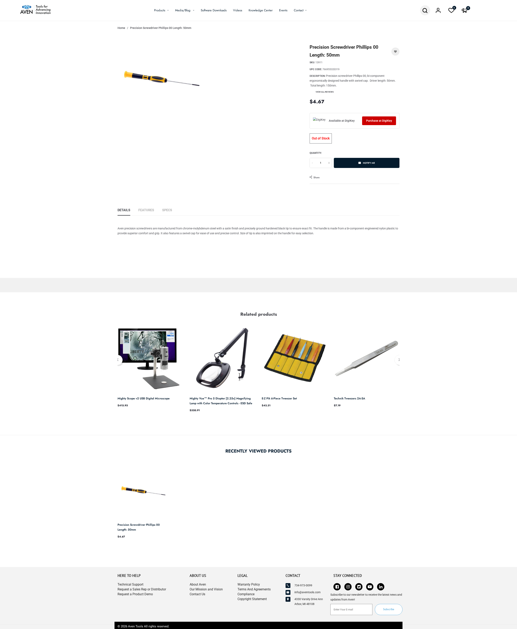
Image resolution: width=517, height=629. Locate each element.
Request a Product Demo (135, 594)
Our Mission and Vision (206, 589)
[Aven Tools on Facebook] (337, 586)
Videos (237, 10)
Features (146, 210)
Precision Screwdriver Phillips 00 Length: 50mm (139, 527)
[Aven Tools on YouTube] (369, 586)
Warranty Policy (248, 584)
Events (283, 10)
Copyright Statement (252, 599)
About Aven (198, 584)
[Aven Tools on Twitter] (358, 586)
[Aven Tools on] (380, 586)
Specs (167, 210)
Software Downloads (214, 10)
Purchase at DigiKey (379, 120)
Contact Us (197, 594)
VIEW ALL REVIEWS (325, 92)
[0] (451, 11)
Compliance (245, 594)
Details (124, 210)
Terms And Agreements (254, 589)
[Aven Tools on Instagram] (348, 586)
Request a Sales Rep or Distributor (142, 589)
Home (121, 28)
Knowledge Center (261, 10)
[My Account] (438, 11)
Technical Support (130, 584)
